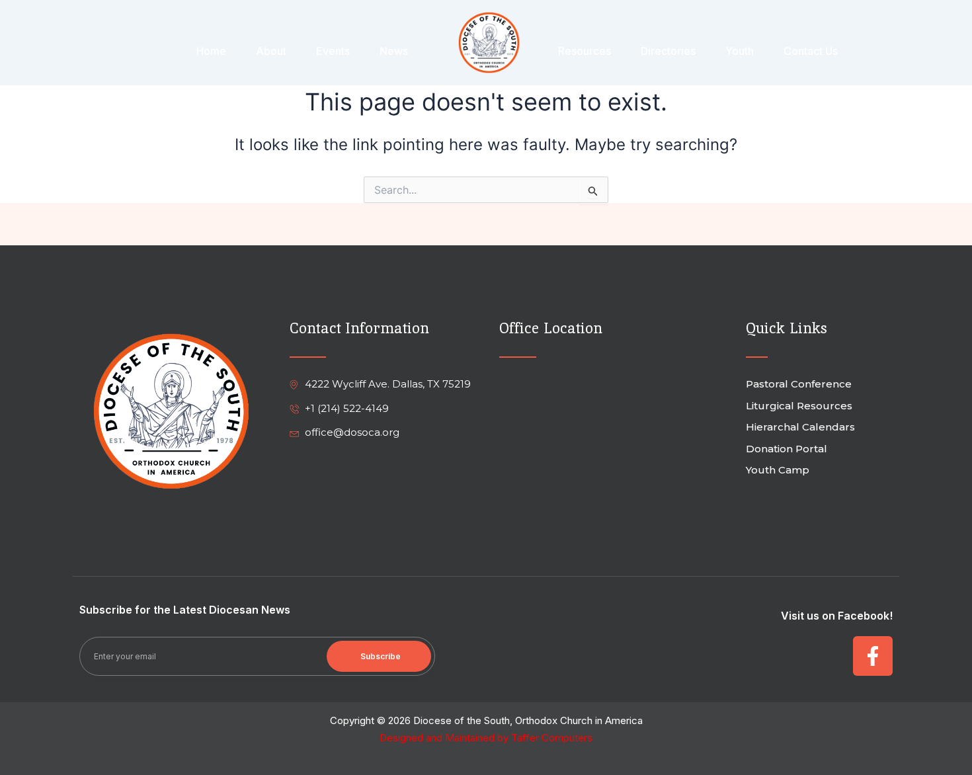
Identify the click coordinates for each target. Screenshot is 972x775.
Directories (668, 51)
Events (333, 51)
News (394, 51)
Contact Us (811, 51)
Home (211, 51)
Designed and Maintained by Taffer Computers (486, 737)
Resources (584, 51)
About (271, 51)
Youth (739, 51)
